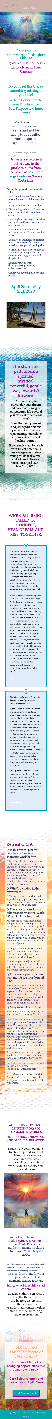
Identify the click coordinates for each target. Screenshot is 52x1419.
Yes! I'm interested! (26, 1393)
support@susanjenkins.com (21, 1069)
